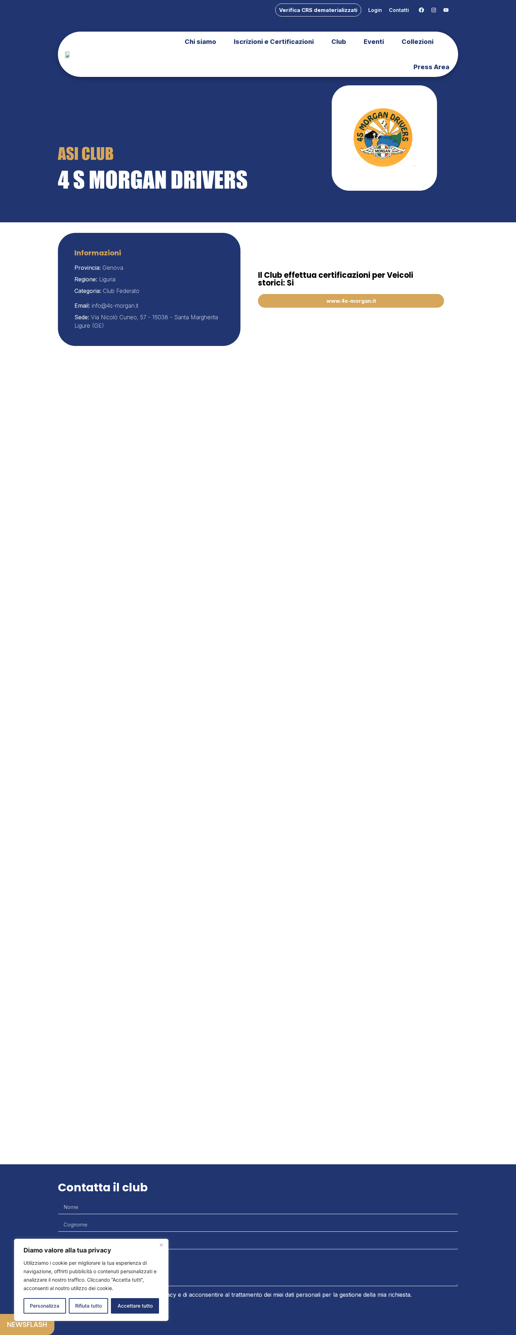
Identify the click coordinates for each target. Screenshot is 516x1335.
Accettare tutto (135, 1306)
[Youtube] (446, 10)
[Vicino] (161, 1245)
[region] (91, 1280)
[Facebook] (421, 10)
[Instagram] (433, 10)
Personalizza (44, 1306)
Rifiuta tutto (88, 1306)
